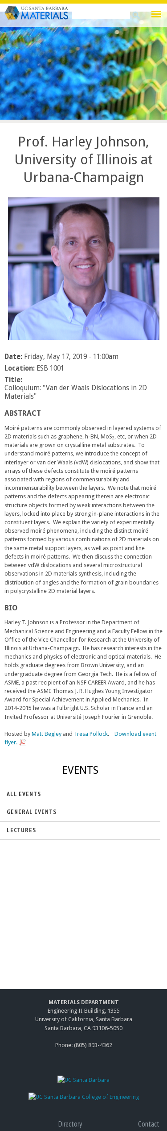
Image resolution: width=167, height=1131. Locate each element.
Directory (70, 1124)
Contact (148, 1124)
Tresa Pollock (91, 733)
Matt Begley (46, 733)
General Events (32, 812)
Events (80, 770)
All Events (24, 794)
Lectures (21, 830)
